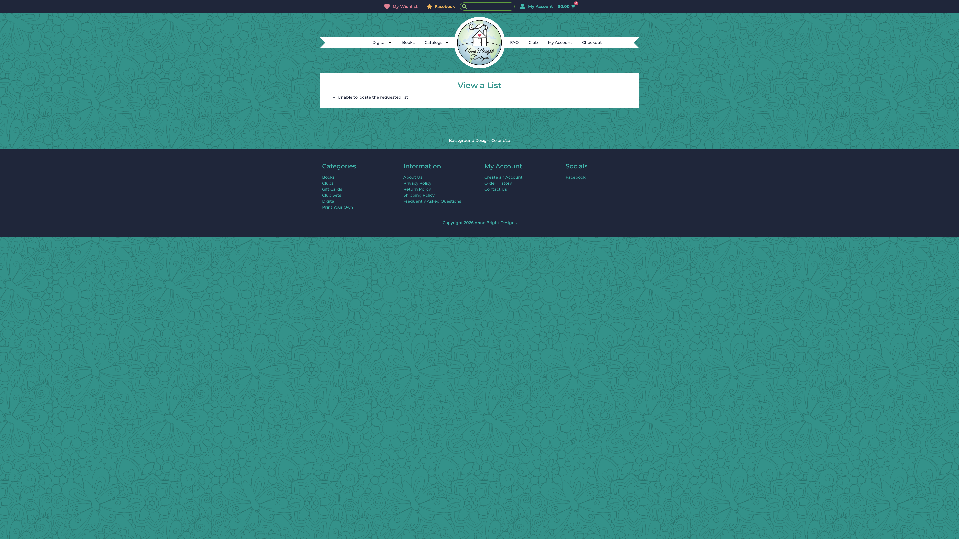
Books (408, 42)
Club (533, 42)
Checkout (592, 42)
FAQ (514, 42)
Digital (379, 42)
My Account (560, 42)
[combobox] (487, 6)
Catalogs (433, 42)
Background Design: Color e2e (479, 140)
